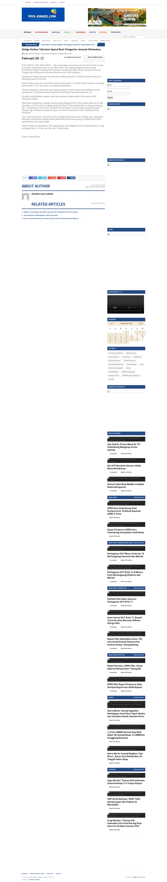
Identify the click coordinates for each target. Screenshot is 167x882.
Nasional (56, 32)
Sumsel (67, 32)
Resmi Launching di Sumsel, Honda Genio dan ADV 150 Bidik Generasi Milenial (50, 218)
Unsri (111, 379)
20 (115, 339)
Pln (128, 368)
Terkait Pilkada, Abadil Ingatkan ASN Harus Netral (40, 215)
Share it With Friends (95, 57)
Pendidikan (115, 32)
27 (115, 342)
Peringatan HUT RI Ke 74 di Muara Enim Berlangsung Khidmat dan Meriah (125, 575)
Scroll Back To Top (98, 185)
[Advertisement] (63, 158)
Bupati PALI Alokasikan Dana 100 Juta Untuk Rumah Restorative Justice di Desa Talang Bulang (124, 641)
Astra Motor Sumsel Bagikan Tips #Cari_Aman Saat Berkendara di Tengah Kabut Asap (125, 756)
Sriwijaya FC (114, 375)
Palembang (80, 32)
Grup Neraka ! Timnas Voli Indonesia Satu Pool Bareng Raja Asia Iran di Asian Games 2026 (124, 823)
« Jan (111, 323)
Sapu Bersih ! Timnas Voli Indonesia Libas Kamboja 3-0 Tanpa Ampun (126, 781)
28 (121, 342)
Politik (92, 32)
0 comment (113, 453)
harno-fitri (126, 357)
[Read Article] (129, 439)
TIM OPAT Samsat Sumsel (131, 375)
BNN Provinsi (131, 353)
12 (110, 337)
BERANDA (27, 32)
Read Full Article (126, 453)
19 (110, 339)
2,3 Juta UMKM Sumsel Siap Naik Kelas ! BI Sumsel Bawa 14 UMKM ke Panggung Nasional (126, 735)
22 (126, 339)
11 (142, 335)
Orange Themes (35, 879)
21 (121, 339)
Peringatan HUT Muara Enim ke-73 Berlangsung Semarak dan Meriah (125, 555)
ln (141, 364)
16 (132, 337)
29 (126, 342)
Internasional (41, 32)
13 (115, 337)
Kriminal (103, 32)
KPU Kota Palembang (116, 364)
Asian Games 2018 (115, 353)
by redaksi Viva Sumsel (72, 57)
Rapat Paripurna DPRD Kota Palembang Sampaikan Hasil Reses (125, 531)
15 (126, 337)
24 (137, 339)
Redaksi (28, 2)
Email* (109, 91)
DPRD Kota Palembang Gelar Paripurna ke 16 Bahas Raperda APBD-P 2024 (124, 511)
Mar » (141, 323)
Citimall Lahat (114, 357)
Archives (53, 2)
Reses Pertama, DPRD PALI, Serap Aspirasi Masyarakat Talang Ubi (124, 667)
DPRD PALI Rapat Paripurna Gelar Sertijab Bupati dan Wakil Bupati (124, 685)
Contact (62, 2)
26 (110, 342)
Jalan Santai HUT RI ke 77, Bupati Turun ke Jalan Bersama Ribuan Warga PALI (124, 620)
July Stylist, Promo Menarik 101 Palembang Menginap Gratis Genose (123, 447)
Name (109, 85)
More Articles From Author (95, 187)
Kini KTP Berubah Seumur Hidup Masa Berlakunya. (124, 467)
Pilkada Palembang (116, 368)
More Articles (139, 497)
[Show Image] (123, 439)
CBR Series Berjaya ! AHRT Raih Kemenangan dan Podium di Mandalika (123, 801)
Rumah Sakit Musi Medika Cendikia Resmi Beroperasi (125, 485)
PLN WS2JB (113, 372)
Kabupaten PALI (129, 360)
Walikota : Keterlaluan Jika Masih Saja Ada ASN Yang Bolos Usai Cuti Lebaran (50, 212)
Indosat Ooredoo (114, 360)
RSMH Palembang (128, 372)
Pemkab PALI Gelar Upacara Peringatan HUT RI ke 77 (121, 600)
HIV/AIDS (137, 357)
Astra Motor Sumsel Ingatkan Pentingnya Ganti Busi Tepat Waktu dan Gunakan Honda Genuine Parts (79, 45)
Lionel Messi (131, 364)
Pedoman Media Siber (40, 2)
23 (132, 339)
